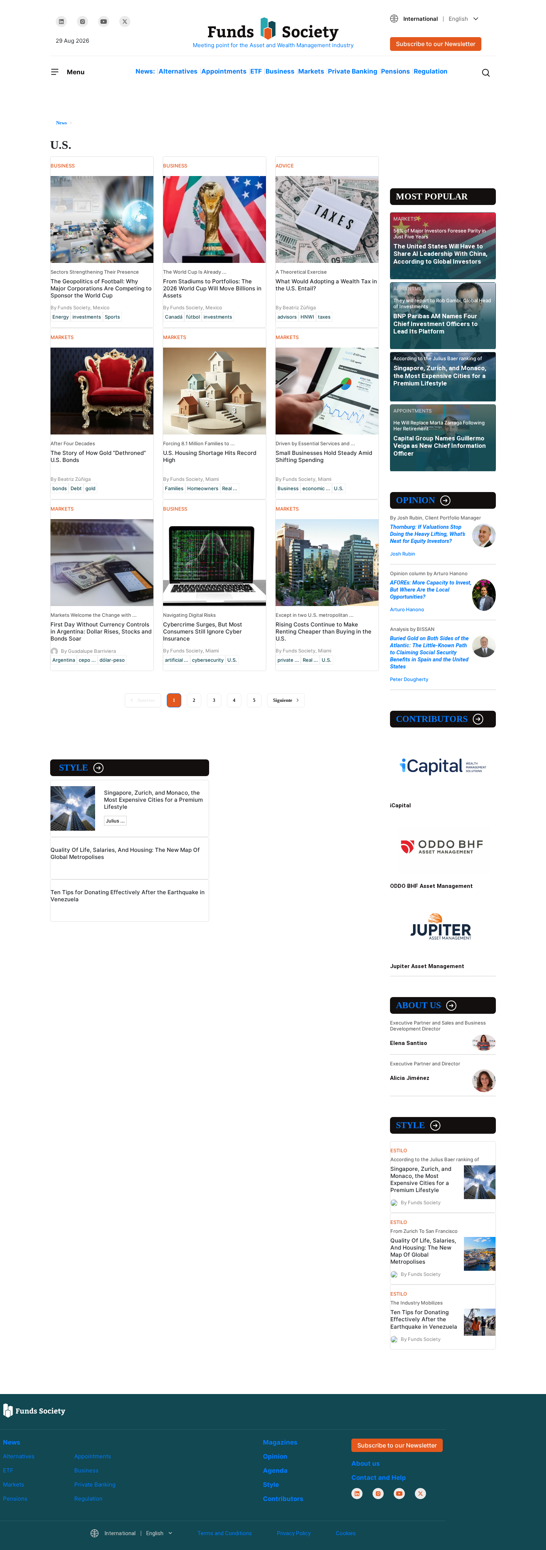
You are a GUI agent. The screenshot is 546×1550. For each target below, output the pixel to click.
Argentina (63, 660)
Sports (112, 317)
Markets (311, 71)
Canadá (173, 317)
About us (418, 1005)
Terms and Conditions (224, 1533)
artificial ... (176, 660)
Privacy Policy (294, 1533)
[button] (440, 18)
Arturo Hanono (407, 609)
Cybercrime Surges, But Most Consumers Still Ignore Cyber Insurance (202, 631)
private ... (288, 660)
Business (280, 71)
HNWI (307, 317)
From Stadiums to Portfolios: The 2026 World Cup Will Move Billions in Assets (212, 288)
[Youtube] (103, 21)
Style (73, 767)
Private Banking (352, 71)
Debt (76, 488)
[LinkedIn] (61, 21)
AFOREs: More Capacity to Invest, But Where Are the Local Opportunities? (431, 589)
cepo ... (87, 660)
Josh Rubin (402, 554)
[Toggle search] (485, 72)
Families (174, 488)
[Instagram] (82, 21)
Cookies (346, 1533)
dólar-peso (112, 660)
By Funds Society (421, 1202)
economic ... (316, 488)
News (11, 1442)
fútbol (193, 317)
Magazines (280, 1442)
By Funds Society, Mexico (80, 307)
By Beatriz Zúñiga (296, 307)
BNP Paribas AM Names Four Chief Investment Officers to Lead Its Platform (435, 323)
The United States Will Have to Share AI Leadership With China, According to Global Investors (440, 253)
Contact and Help (378, 1477)
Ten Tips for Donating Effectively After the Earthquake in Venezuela (423, 1319)
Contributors (432, 719)
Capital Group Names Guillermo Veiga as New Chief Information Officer (439, 445)
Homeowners (202, 488)
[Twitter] (124, 21)
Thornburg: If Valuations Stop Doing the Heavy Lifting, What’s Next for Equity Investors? (427, 534)
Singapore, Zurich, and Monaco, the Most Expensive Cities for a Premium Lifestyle (153, 799)
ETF (256, 71)
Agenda (275, 1470)
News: (145, 71)
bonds (59, 488)
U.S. (339, 488)
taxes (324, 317)
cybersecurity (208, 660)
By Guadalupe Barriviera (88, 651)
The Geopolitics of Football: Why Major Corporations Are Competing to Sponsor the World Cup (101, 288)
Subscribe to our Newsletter (435, 44)
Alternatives (178, 71)
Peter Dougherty (409, 679)
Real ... (229, 488)
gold (90, 488)
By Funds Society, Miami (191, 479)
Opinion (415, 500)
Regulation (431, 71)
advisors (287, 317)
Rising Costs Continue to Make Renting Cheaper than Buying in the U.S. (323, 631)
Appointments (224, 71)
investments (86, 317)
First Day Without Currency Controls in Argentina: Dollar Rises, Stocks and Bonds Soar (101, 631)
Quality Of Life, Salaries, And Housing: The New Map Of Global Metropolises (423, 1251)
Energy (60, 317)
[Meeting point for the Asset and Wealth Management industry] (273, 33)
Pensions (395, 71)
